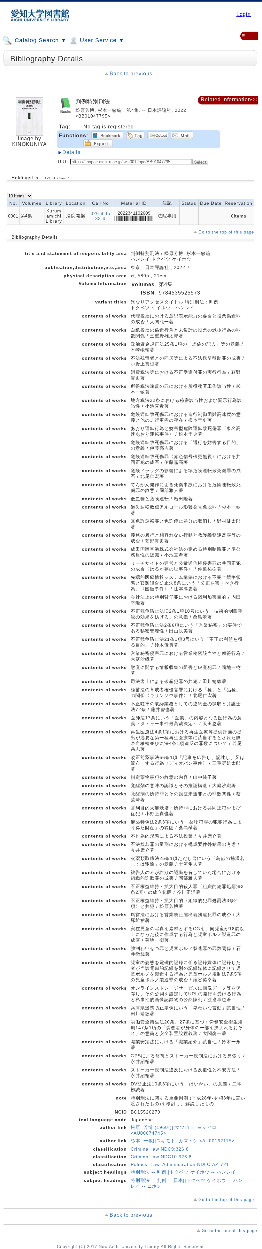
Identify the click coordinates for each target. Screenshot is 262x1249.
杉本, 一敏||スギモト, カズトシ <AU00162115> (183, 1140)
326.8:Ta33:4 (100, 216)
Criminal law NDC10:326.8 (161, 1156)
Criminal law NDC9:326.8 (160, 1149)
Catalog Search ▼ (40, 40)
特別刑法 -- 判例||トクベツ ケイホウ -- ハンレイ (183, 1172)
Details (71, 152)
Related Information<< (229, 99)
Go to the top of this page (226, 232)
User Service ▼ (101, 40)
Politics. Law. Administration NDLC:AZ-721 (180, 1164)
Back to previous (131, 73)
